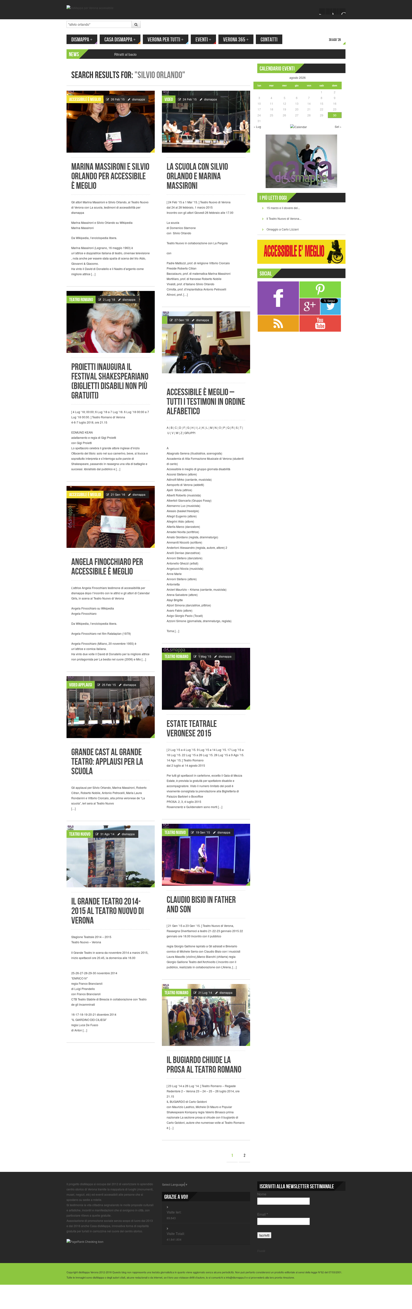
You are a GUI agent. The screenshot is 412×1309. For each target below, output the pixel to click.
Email (262, 1214)
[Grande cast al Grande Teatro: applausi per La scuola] (111, 707)
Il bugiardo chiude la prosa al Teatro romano (204, 1065)
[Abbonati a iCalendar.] (298, 127)
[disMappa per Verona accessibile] (90, 7)
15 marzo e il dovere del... (283, 208)
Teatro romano (81, 300)
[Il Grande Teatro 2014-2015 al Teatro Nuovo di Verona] (111, 856)
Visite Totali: (176, 1233)
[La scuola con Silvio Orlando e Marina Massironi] (206, 122)
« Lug (257, 127)
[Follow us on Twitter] (329, 11)
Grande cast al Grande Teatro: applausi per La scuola (107, 762)
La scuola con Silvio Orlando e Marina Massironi (197, 176)
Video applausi (80, 685)
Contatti (269, 39)
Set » (338, 127)
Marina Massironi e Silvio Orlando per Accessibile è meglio (110, 176)
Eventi (203, 39)
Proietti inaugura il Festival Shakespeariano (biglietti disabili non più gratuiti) (109, 381)
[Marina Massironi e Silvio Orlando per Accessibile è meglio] (111, 122)
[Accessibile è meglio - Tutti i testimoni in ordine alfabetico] (206, 342)
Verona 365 (236, 39)
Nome (261, 1194)
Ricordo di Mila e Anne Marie (136, 54)
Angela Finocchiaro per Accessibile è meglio (107, 567)
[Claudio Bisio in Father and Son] (206, 855)
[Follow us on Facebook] (322, 11)
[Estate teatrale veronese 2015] (206, 679)
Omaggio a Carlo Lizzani (283, 229)
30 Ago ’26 (335, 40)
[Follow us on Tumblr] (342, 11)
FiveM (261, 1251)
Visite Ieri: (174, 1212)
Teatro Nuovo (175, 832)
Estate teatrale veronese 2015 (192, 729)
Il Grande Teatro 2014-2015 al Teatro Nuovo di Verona (107, 911)
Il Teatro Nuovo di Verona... (284, 218)
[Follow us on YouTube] (336, 11)
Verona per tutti (166, 39)
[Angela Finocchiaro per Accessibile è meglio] (111, 517)
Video (169, 99)
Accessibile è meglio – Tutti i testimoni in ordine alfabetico (206, 402)
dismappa (138, 99)
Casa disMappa (120, 39)
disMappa (82, 39)
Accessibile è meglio (85, 99)
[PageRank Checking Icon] (85, 1241)
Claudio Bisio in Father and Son (201, 904)
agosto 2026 (297, 77)
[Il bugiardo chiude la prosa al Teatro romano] (206, 1015)
